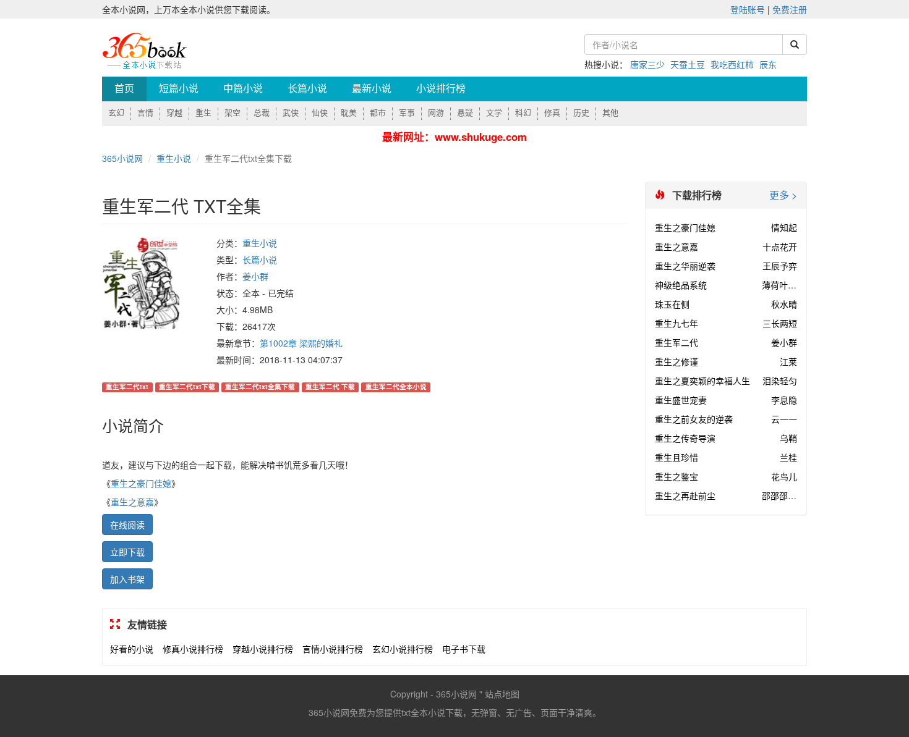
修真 (552, 112)
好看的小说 (131, 648)
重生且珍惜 (676, 457)
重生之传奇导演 (685, 438)
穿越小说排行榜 (263, 648)
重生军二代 (676, 342)
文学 (494, 112)
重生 (203, 112)
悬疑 (465, 112)
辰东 (768, 64)
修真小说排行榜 (193, 648)
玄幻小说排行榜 (402, 648)
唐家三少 (647, 64)
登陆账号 (747, 9)
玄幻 (116, 112)
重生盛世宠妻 (681, 400)
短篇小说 (178, 88)
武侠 (291, 112)
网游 (436, 112)
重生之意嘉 (132, 501)
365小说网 (122, 158)
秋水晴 (784, 304)
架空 (232, 112)
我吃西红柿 (732, 64)
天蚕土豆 (687, 64)
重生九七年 (676, 323)
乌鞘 (788, 438)
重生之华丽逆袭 (685, 265)
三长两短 (779, 323)
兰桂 (788, 457)
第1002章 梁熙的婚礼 (301, 343)
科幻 (523, 112)
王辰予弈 (779, 265)
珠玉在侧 (672, 304)
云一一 (784, 419)
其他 (610, 112)
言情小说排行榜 (332, 648)
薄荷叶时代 (783, 285)
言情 (145, 112)
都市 (378, 112)
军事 (407, 112)
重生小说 (173, 158)
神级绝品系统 (681, 285)
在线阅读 (127, 524)
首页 (124, 88)
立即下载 (127, 551)
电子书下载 (463, 648)
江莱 (788, 361)
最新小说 (371, 88)
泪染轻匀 (779, 380)
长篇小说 (307, 88)
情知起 (784, 227)
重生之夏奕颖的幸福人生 (702, 380)
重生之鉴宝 (676, 476)
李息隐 (784, 400)
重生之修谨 (676, 361)
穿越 (174, 112)
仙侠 (320, 112)
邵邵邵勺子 (783, 495)
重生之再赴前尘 (685, 495)
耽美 (349, 112)
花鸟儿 (784, 476)
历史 (581, 112)
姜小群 (255, 276)
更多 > (783, 195)
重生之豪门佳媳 (141, 483)
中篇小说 (243, 88)
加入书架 (127, 579)
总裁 (262, 112)
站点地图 (502, 694)
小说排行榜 (441, 88)
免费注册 (789, 9)
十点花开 (779, 246)
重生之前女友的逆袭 (694, 419)
